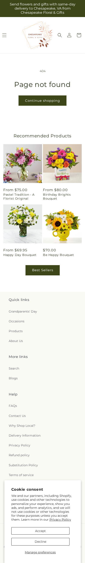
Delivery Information (25, 435)
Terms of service (21, 475)
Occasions (16, 321)
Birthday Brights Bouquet (57, 196)
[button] (60, 35)
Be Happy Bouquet (58, 255)
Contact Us (17, 416)
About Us (16, 341)
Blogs (13, 378)
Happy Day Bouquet (19, 255)
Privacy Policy (60, 520)
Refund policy (19, 455)
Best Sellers (42, 270)
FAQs (13, 406)
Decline (40, 542)
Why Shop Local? (22, 426)
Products (16, 331)
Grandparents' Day (23, 311)
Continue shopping (42, 100)
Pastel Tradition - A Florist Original (19, 196)
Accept (40, 531)
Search (14, 368)
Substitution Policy (23, 465)
